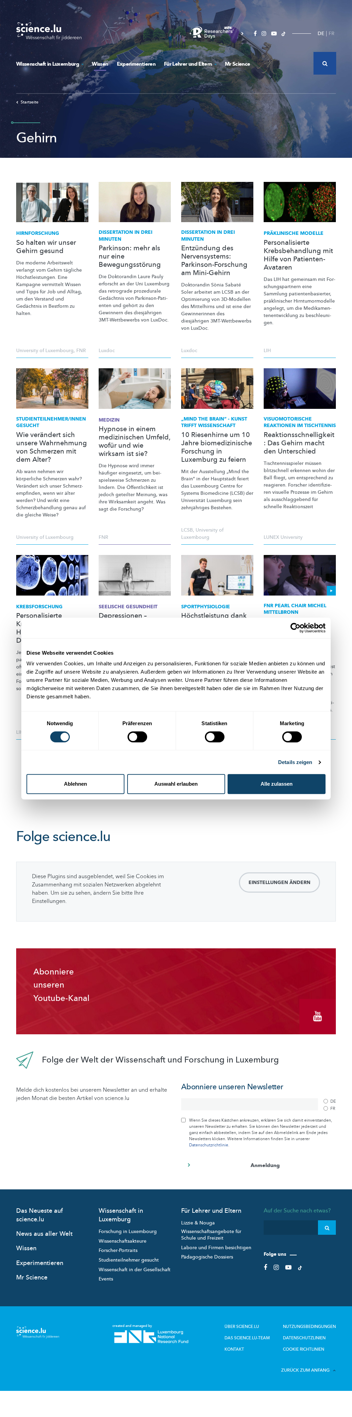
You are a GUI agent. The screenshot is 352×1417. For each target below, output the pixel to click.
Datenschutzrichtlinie (208, 1145)
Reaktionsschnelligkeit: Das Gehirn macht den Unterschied (299, 443)
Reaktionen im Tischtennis (300, 422)
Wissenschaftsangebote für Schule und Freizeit (211, 1235)
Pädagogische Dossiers (207, 1257)
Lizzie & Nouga (198, 1223)
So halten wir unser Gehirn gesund (46, 247)
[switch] (137, 736)
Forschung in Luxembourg (128, 1231)
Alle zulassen (277, 784)
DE (321, 33)
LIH (267, 350)
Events (106, 1279)
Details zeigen (295, 762)
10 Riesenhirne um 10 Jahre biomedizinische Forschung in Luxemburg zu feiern (216, 447)
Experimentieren (136, 64)
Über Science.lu (241, 1326)
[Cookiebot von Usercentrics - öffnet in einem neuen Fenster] (295, 628)
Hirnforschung (37, 233)
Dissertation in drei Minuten (125, 235)
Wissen (100, 64)
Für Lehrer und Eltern (188, 64)
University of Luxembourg (45, 350)
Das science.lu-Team (247, 1338)
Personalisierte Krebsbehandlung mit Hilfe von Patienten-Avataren (298, 255)
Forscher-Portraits (118, 1250)
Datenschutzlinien (304, 1338)
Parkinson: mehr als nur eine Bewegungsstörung (130, 256)
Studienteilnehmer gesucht (129, 1260)
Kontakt (234, 1349)
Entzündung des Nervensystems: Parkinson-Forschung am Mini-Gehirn (214, 260)
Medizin (109, 420)
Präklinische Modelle (293, 233)
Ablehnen (75, 784)
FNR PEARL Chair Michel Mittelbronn (295, 609)
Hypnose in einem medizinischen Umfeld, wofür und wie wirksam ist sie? (134, 441)
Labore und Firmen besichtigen (216, 1247)
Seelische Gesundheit (128, 606)
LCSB (187, 530)
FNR (81, 350)
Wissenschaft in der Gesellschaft (134, 1269)
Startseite (29, 102)
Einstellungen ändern (279, 882)
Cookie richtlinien (303, 1349)
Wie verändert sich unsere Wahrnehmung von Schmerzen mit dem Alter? (51, 447)
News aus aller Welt (44, 1234)
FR (331, 33)
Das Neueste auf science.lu (39, 1215)
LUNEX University (283, 537)
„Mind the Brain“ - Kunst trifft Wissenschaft (214, 422)
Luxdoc (107, 350)
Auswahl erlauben (176, 784)
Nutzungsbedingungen (309, 1326)
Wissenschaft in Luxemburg (47, 64)
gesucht (51, 422)
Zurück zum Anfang (305, 1370)
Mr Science (237, 64)
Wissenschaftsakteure (122, 1241)
